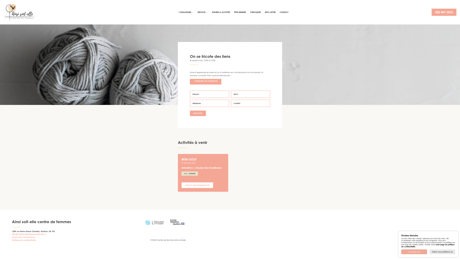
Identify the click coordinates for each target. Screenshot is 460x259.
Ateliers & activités (221, 12)
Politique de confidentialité (24, 240)
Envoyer (197, 113)
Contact (284, 12)
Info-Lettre (270, 12)
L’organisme (185, 12)
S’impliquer (255, 12)
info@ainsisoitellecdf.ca (35, 234)
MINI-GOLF (189, 159)
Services (201, 12)
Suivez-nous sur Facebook (23, 237)
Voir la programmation (197, 185)
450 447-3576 (444, 12)
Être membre (240, 12)
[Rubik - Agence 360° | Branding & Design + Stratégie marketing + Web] (181, 237)
